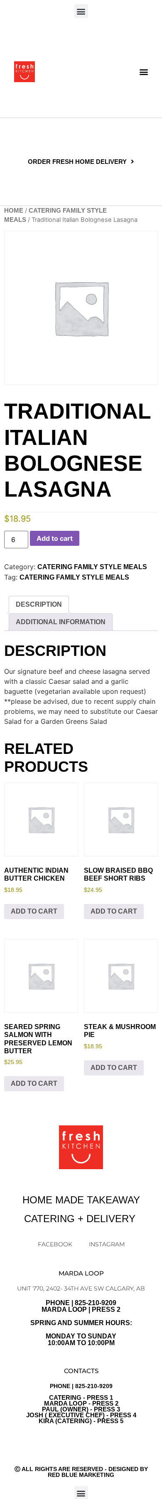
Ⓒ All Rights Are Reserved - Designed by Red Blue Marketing (81, 1472)
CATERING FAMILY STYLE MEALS (92, 566)
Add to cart (55, 538)
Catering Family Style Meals (74, 577)
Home (13, 210)
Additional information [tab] (61, 621)
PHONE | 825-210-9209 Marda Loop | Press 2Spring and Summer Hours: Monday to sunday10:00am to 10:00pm (81, 1322)
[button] (81, 11)
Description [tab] (39, 604)
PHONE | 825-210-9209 (81, 1403)
